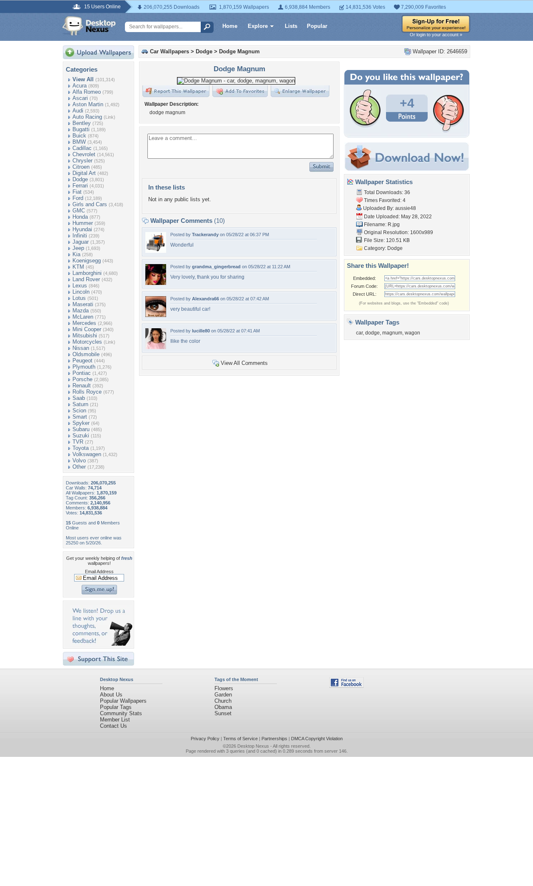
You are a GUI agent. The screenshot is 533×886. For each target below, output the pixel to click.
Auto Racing (87, 117)
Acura (79, 85)
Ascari (80, 98)
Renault (81, 385)
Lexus (79, 285)
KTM (78, 267)
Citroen (81, 167)
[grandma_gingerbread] (155, 283)
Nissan (80, 348)
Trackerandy (205, 234)
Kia (76, 254)
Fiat (77, 192)
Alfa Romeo (86, 92)
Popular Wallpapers (123, 701)
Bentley (81, 123)
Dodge (80, 179)
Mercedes (84, 323)
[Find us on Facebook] (346, 686)
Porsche (82, 379)
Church (223, 701)
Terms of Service (240, 738)
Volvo (79, 460)
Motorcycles (87, 342)
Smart (79, 417)
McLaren (82, 317)
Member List (115, 719)
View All (83, 79)
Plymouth (83, 367)
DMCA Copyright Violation (317, 738)
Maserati (82, 304)
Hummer (82, 223)
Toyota (80, 448)
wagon (412, 333)
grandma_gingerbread (216, 266)
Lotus (79, 298)
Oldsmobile (86, 354)
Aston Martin (87, 104)
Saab (78, 398)
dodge (372, 333)
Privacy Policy (205, 738)
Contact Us (113, 726)
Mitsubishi (84, 335)
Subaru (81, 429)
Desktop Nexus (253, 746)
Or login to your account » (436, 34)
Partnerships (274, 738)
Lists (291, 26)
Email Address (99, 571)
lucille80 (201, 330)
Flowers (223, 688)
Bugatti (81, 129)
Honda (80, 217)
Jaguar (80, 242)
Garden (223, 694)
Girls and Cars (89, 204)
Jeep (78, 248)
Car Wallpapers (169, 51)
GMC (78, 210)
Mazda (80, 310)
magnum (392, 333)
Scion (79, 410)
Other (79, 467)
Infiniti (79, 235)
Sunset (223, 713)
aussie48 (405, 208)
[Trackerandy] (155, 251)
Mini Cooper (86, 329)
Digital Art (84, 173)
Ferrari (80, 185)
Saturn (80, 404)
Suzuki (80, 435)
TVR (77, 442)
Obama (223, 707)
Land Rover (86, 279)
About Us (111, 694)
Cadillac (82, 148)
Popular (317, 26)
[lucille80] (155, 347)
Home (229, 26)
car (359, 333)
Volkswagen (86, 454)
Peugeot (82, 360)
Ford (77, 198)
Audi (77, 110)
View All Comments (244, 363)
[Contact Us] (101, 644)
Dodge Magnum (239, 51)
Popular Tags (116, 707)
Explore (258, 26)
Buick (79, 135)
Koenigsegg (86, 260)
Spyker (81, 423)
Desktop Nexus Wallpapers (89, 25)
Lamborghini (87, 273)
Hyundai (82, 229)
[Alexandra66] (155, 315)
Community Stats (121, 713)
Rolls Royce (87, 392)
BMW (79, 142)
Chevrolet (83, 154)
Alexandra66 (205, 298)
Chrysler (82, 160)
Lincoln (81, 292)
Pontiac (81, 373)
